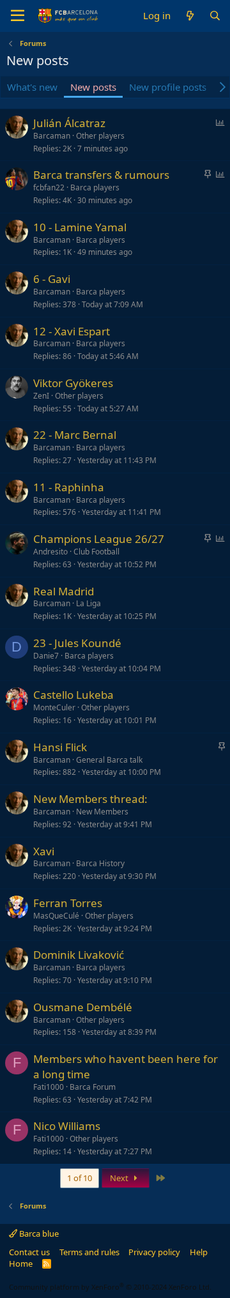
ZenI (41, 395)
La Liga (88, 603)
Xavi (43, 851)
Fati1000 (48, 1086)
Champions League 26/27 (98, 538)
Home (21, 1263)
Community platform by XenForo (110, 1287)
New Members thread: (90, 798)
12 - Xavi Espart (71, 331)
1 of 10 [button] (79, 1178)
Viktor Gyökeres (73, 383)
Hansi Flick (60, 747)
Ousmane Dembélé (82, 1007)
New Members (102, 811)
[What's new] (189, 15)
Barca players (94, 187)
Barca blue (38, 1233)
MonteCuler (54, 707)
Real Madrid (63, 591)
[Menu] (18, 16)
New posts (93, 86)
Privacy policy (154, 1252)
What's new (32, 86)
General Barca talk (109, 759)
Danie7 (46, 655)
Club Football (96, 551)
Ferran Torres (67, 903)
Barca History (100, 863)
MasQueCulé (56, 915)
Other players (100, 135)
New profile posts (167, 86)
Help (199, 1252)
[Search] (215, 15)
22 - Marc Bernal (74, 434)
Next (120, 1178)
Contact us (29, 1252)
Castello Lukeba (73, 694)
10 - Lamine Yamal (79, 227)
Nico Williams (66, 1126)
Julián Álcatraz (69, 123)
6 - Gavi (51, 278)
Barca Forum (93, 1086)
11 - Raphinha (68, 487)
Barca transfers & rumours (101, 174)
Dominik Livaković (78, 954)
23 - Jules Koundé (77, 643)
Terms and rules (89, 1252)
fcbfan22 (49, 187)
